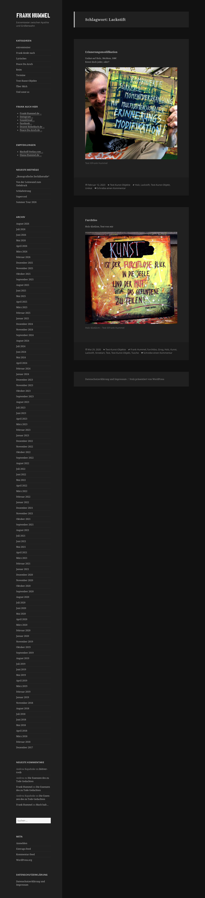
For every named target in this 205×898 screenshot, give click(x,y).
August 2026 (22, 223)
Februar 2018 (23, 741)
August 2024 (22, 340)
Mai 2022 (21, 480)
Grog (160, 349)
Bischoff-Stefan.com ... (31, 151)
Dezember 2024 (24, 324)
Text (108, 352)
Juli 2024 (20, 346)
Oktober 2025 (23, 273)
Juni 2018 (21, 719)
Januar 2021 (22, 569)
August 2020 (22, 597)
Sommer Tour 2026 (26, 202)
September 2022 (25, 457)
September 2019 (25, 652)
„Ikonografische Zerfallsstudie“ (32, 176)
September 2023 (25, 396)
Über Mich (21, 86)
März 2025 (21, 307)
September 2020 (25, 591)
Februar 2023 (23, 429)
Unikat (88, 188)
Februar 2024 (23, 368)
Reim (19, 69)
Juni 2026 (21, 234)
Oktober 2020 (23, 585)
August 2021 (22, 530)
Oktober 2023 (23, 390)
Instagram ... (26, 116)
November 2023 (24, 385)
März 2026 (21, 251)
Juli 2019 (20, 663)
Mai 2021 (21, 546)
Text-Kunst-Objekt (160, 184)
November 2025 (24, 268)
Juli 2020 (20, 602)
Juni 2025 (21, 290)
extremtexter (23, 47)
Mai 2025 (21, 296)
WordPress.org (24, 860)
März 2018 (21, 736)
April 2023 (21, 418)
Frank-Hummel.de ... (31, 113)
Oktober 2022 (23, 452)
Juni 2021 (21, 541)
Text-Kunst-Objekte (26, 80)
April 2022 (21, 485)
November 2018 (24, 702)
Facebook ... (26, 123)
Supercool (21, 196)
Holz (137, 184)
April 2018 (21, 730)
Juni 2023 (21, 413)
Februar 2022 (23, 496)
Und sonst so (22, 91)
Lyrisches (21, 58)
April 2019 (21, 680)
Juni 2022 (21, 474)
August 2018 (22, 708)
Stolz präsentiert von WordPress (147, 379)
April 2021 (21, 552)
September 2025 (25, 279)
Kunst (173, 349)
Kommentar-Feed (25, 854)
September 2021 (25, 524)
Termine (20, 75)
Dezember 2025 (24, 262)
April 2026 (21, 246)
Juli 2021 (20, 535)
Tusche (135, 352)
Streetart (100, 352)
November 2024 (24, 329)
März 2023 (21, 424)
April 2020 (21, 619)
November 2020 (24, 580)
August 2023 (22, 402)
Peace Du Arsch (24, 64)
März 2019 (21, 686)
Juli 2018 (20, 714)
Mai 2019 (21, 675)
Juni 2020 (21, 608)
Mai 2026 (21, 240)
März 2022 (21, 491)
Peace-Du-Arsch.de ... (31, 130)
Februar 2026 (23, 257)
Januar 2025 (22, 318)
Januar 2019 (22, 697)
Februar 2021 (23, 563)
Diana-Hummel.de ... (31, 155)
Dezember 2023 (24, 379)
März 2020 (21, 624)
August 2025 (22, 285)
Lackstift (145, 184)
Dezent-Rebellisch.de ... (32, 126)
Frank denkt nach (25, 52)
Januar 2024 (22, 374)
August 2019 (22, 658)
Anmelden (21, 843)
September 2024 (25, 335)
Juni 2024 (21, 351)
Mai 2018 (21, 725)
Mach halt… (42, 804)
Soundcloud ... (27, 120)
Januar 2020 (22, 636)
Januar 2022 (22, 502)
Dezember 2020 (24, 574)
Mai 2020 (21, 613)
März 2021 (21, 558)
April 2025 (21, 301)
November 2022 (24, 446)
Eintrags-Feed (23, 848)
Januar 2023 (22, 435)
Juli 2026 (20, 229)
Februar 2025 (23, 312)
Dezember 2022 (24, 441)
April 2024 (21, 363)
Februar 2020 (23, 630)
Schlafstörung (23, 190)
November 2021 (24, 513)
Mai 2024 (21, 357)
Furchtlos (91, 220)
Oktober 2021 (23, 519)
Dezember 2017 (24, 747)
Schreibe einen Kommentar (111, 188)
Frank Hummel (24, 786)
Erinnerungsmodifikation (101, 52)
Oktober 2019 (23, 647)
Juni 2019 (21, 669)
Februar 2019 (23, 691)
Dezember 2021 (24, 507)
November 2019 (24, 641)
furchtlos (152, 349)
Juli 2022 (20, 468)
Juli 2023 (20, 407)
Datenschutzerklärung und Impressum (106, 379)
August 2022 (22, 463)
